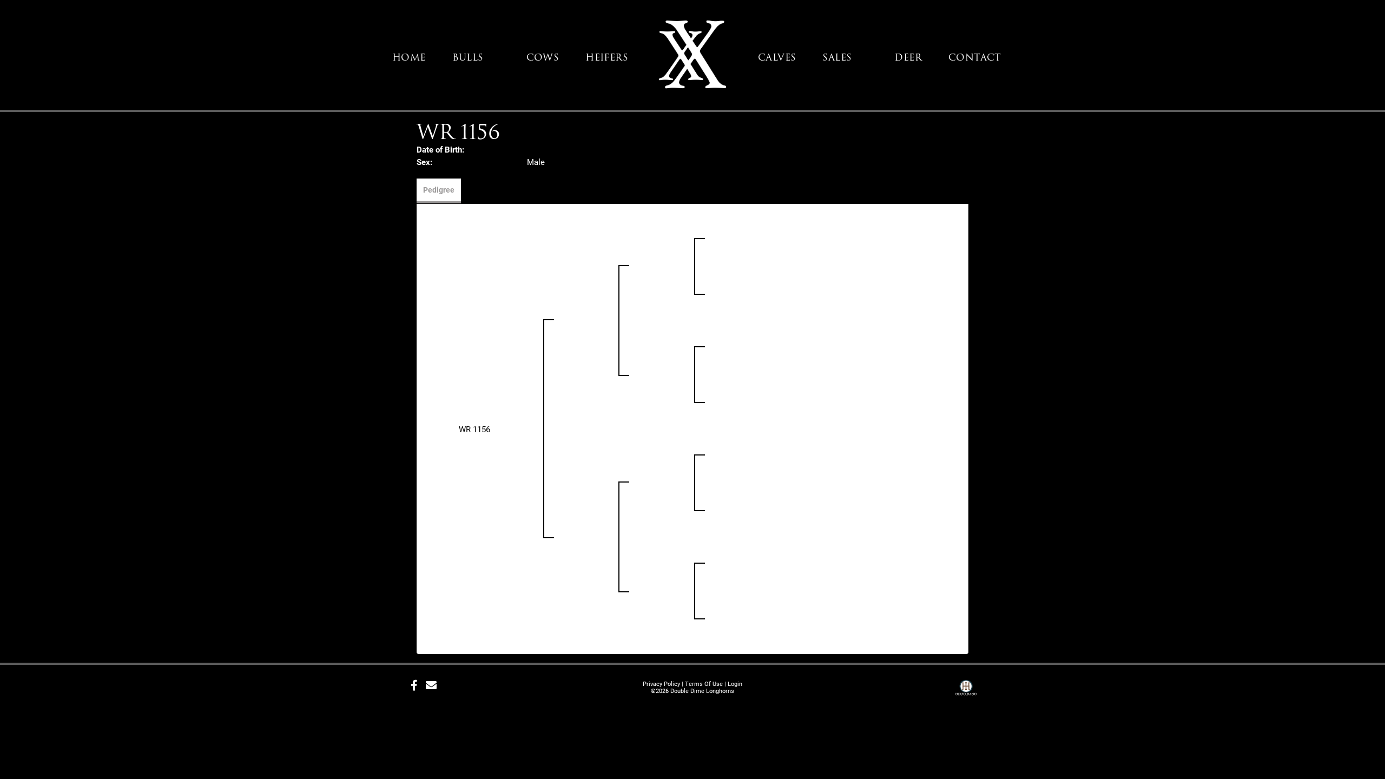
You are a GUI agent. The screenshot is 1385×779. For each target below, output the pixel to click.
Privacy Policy (661, 683)
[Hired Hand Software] (966, 689)
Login (735, 683)
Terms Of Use (704, 683)
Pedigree (438, 189)
